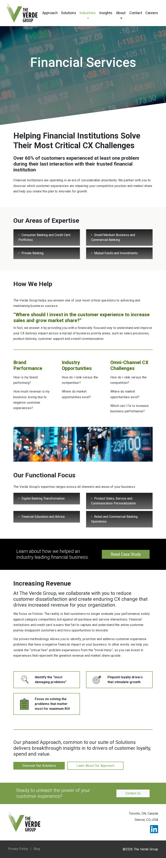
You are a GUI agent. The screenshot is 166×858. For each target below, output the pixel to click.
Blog (37, 849)
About (121, 13)
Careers (151, 13)
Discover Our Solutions (39, 766)
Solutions (68, 13)
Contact (135, 13)
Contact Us (133, 793)
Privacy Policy (18, 849)
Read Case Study (126, 554)
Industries (87, 13)
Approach (50, 13)
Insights (105, 13)
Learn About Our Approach (95, 766)
